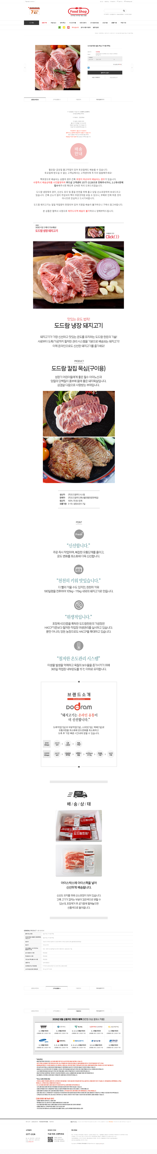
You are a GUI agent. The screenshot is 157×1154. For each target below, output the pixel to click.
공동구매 (44, 22)
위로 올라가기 (100, 99)
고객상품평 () (57, 99)
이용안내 (78, 99)
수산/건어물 (72, 22)
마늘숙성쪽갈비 (120, 14)
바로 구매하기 (96, 77)
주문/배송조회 (129, 1)
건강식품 (105, 22)
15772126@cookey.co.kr (110, 1136)
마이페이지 (112, 1)
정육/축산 (62, 22)
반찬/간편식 (83, 22)
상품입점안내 (34, 1121)
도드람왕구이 (113, 14)
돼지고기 (107, 33)
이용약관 (51, 1121)
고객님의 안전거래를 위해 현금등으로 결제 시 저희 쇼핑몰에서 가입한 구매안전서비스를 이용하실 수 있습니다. (104, 1121)
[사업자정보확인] (113, 1138)
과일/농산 (53, 22)
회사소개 (28, 1121)
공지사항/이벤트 (86, 27)
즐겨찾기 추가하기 (30, 1)
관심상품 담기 (114, 77)
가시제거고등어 (128, 14)
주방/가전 (123, 22)
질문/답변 (96, 27)
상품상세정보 (35, 99)
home (96, 33)
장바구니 (121, 1)
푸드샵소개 (75, 27)
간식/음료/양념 (94, 22)
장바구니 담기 (105, 72)
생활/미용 (114, 22)
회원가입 (107, 1)
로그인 (101, 1)
